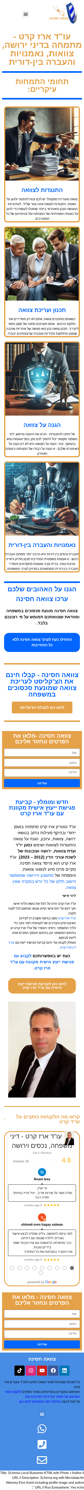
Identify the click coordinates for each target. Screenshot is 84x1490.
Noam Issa (42, 1179)
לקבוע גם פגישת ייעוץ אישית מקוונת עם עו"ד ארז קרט (42, 962)
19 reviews (21, 1161)
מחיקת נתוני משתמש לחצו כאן (40, 1401)
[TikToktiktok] (19, 1371)
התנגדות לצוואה (42, 190)
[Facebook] (53, 1371)
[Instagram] (31, 1371)
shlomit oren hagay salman (42, 1224)
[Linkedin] (64, 1371)
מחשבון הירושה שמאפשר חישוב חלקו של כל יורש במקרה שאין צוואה (42, 881)
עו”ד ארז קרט (67, 918)
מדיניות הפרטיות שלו (39, 1396)
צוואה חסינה (42, 1359)
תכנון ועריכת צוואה (42, 310)
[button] (25, 14)
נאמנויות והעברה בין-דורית (42, 545)
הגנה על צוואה (42, 425)
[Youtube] (42, 1371)
